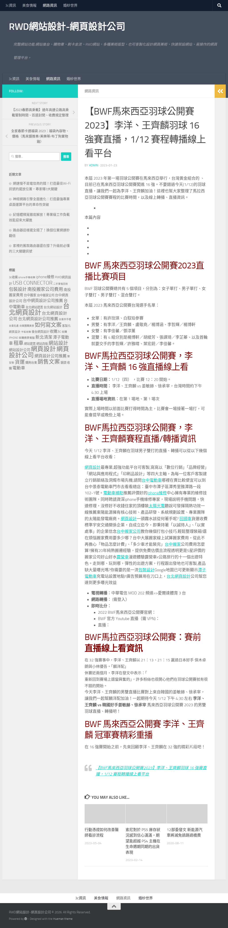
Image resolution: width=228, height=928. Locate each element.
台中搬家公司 (129, 531)
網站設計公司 (19, 350)
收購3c (55, 331)
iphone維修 (157, 493)
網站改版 (42, 343)
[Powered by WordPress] (25, 918)
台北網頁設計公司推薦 (38, 318)
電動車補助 (113, 493)
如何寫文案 (48, 325)
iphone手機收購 (26, 277)
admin (93, 165)
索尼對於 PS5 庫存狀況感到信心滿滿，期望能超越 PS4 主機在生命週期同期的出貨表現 (143, 841)
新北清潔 (43, 337)
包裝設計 (146, 570)
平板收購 (26, 331)
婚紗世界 (70, 5)
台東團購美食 (26, 325)
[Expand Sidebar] (220, 91)
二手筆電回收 (60, 283)
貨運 (20, 362)
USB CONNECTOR (33, 283)
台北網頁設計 (179, 576)
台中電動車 (152, 480)
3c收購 (13, 277)
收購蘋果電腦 (27, 337)
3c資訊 (10, 5)
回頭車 (185, 518)
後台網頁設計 (40, 331)
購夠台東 (31, 362)
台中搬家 (173, 544)
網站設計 (58, 343)
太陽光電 (157, 505)
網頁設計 (93, 467)
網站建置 (30, 343)
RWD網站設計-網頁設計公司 (67, 26)
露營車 (123, 557)
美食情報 (29, 5)
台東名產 (14, 325)
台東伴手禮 (65, 319)
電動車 (18, 368)
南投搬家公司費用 (45, 289)
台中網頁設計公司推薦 (43, 300)
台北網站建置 (34, 307)
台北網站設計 (53, 307)
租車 (18, 343)
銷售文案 (49, 361)
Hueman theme (63, 918)
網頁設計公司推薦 (51, 356)
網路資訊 (50, 5)
